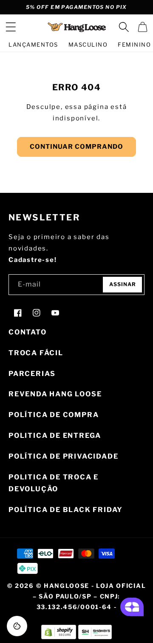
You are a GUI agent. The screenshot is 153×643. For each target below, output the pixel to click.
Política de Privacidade (63, 456)
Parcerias (32, 374)
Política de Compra (53, 415)
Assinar (122, 284)
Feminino (134, 44)
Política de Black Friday (65, 510)
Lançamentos (33, 44)
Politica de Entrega (54, 435)
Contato (27, 332)
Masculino (88, 44)
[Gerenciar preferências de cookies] (17, 626)
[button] (10, 27)
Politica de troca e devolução (53, 483)
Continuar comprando (76, 146)
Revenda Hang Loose (55, 394)
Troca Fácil (35, 353)
